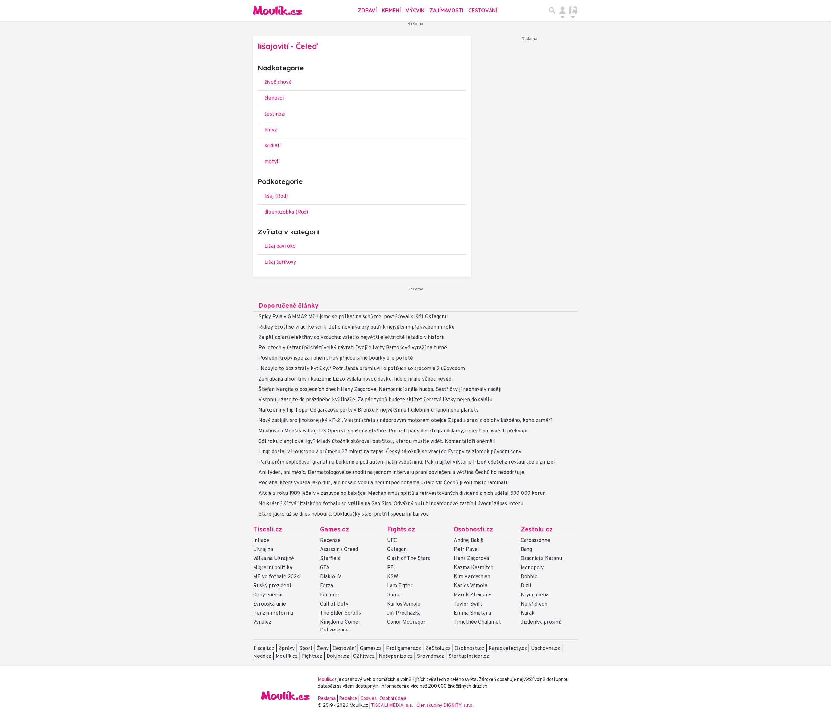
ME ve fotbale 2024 (276, 577)
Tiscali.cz (267, 530)
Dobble (529, 577)
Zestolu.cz (536, 530)
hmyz (270, 130)
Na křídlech (534, 604)
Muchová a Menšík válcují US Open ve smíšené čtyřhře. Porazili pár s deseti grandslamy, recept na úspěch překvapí (392, 431)
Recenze (330, 540)
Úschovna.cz (545, 648)
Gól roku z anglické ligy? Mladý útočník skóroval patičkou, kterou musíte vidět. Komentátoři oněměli (376, 441)
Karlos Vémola (403, 604)
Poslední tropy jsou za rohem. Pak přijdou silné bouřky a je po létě (335, 358)
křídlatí (272, 146)
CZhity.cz (364, 656)
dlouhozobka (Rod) (286, 212)
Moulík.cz (287, 656)
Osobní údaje (393, 699)
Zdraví (367, 10)
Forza (326, 586)
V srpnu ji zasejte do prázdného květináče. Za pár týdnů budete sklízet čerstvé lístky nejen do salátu (375, 400)
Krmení (391, 10)
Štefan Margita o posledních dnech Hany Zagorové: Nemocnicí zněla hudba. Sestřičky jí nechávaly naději (379, 389)
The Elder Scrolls (340, 613)
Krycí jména (535, 595)
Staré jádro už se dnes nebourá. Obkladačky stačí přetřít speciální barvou (343, 514)
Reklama (327, 699)
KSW (392, 577)
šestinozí (274, 114)
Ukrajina (263, 549)
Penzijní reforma (273, 613)
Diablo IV (330, 577)
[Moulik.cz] (277, 10)
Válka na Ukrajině (273, 559)
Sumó (394, 595)
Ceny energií (267, 595)
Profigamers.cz (403, 648)
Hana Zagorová (471, 559)
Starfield (330, 559)
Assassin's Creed (339, 549)
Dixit (526, 586)
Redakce (348, 699)
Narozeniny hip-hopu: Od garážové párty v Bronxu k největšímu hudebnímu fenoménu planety (368, 410)
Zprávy (287, 648)
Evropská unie (269, 604)
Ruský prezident (272, 586)
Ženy (323, 648)
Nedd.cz (262, 656)
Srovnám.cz (430, 656)
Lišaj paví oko (280, 246)
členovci (274, 98)
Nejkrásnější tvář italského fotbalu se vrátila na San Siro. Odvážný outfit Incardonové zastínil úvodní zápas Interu (390, 504)
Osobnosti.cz (473, 530)
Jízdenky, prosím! (541, 622)
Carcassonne (535, 540)
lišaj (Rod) (276, 196)
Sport (306, 648)
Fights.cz (401, 530)
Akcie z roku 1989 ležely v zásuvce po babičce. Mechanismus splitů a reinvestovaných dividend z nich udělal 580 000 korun (402, 493)
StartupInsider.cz (468, 656)
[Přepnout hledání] (552, 10)
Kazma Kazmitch (473, 568)
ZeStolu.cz (438, 648)
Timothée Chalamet (477, 622)
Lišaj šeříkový (280, 262)
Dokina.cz (338, 656)
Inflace (261, 540)
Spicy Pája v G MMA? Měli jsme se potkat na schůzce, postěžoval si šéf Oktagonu (353, 317)
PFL (391, 568)
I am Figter (400, 586)
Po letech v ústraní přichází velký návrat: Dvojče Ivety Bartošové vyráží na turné (352, 348)
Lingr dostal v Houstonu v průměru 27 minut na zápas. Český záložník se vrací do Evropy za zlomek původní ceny (389, 452)
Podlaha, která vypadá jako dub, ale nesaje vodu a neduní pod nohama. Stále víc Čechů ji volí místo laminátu (383, 483)
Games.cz (334, 530)
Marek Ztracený (472, 595)
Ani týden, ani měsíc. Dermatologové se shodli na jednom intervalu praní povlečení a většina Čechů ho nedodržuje (391, 472)
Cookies (368, 699)
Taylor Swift (468, 604)
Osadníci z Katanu (541, 559)
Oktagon (397, 549)
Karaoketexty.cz (508, 648)
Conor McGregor (406, 622)
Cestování (482, 10)
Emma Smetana (472, 613)
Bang (526, 549)
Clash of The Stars (408, 559)
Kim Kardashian (472, 577)
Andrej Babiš (468, 540)
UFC (392, 540)
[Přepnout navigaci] (562, 10)
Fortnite (329, 595)
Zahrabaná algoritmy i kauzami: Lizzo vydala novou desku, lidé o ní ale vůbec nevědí (355, 379)
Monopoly (532, 568)
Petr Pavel (466, 549)
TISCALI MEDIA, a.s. (392, 706)
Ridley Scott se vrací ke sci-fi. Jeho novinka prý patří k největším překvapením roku (356, 327)
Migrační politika (272, 568)
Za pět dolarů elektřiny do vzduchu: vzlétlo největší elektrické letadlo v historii (351, 337)
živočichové (277, 82)
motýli (271, 162)
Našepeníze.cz (396, 656)
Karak (528, 613)
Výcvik (415, 10)
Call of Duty (334, 604)
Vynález (262, 622)
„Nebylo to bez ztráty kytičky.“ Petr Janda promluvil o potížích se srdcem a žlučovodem (361, 369)
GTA (324, 568)
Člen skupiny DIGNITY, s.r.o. (445, 706)
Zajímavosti (446, 10)
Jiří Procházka (404, 613)
